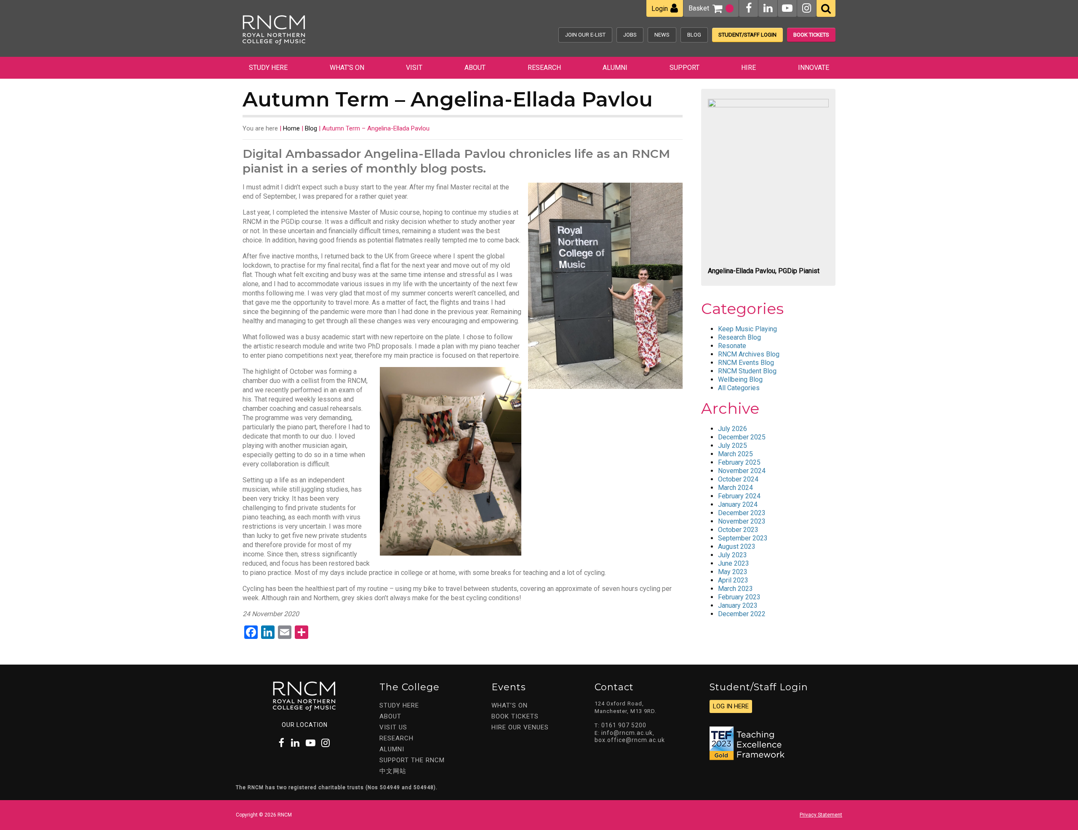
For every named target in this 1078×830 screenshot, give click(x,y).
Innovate (813, 68)
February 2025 (739, 462)
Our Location (305, 724)
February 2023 (739, 597)
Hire (748, 68)
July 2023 (732, 555)
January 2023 (738, 605)
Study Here (268, 68)
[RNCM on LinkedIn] (767, 8)
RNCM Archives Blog (748, 354)
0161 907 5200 (623, 725)
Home (291, 128)
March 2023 (735, 589)
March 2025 (735, 454)
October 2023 (738, 530)
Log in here (731, 706)
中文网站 (392, 771)
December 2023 (742, 513)
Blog (694, 35)
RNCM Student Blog (747, 371)
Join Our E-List (585, 35)
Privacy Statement (821, 815)
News (662, 35)
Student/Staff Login (747, 35)
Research (544, 68)
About (475, 68)
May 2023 (732, 572)
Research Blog (739, 337)
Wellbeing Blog (740, 379)
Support (684, 68)
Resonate (732, 346)
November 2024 (742, 471)
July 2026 (732, 429)
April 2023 (733, 580)
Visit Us (393, 727)
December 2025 (742, 437)
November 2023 (742, 521)
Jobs (630, 35)
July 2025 (732, 446)
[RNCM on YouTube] (787, 8)
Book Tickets (811, 35)
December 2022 (742, 614)
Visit (414, 68)
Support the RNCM (412, 760)
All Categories (739, 388)
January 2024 (738, 504)
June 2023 (733, 563)
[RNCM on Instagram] (806, 8)
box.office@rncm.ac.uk (630, 740)
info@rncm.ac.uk (627, 732)
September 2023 (743, 538)
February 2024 (739, 496)
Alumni (615, 68)
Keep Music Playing (747, 329)
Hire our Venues (520, 727)
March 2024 (735, 488)
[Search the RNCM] (826, 8)
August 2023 (736, 547)
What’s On (347, 68)
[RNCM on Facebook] (749, 8)
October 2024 (738, 479)
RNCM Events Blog (746, 363)
